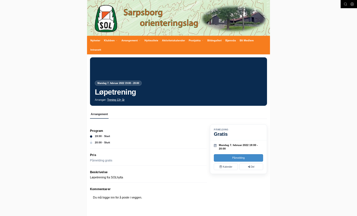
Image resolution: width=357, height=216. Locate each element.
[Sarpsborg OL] (178, 18)
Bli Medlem (247, 40)
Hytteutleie (151, 40)
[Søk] (345, 4)
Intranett (95, 49)
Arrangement (99, 114)
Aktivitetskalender (173, 40)
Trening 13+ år (116, 99)
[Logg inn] (352, 4)
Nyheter (95, 40)
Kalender (227, 166)
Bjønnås (230, 40)
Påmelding (238, 157)
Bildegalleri (214, 40)
